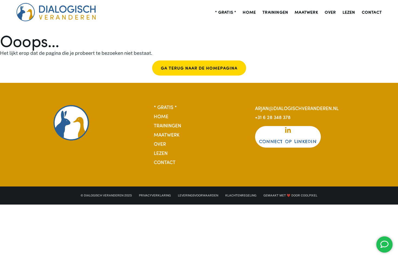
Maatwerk (306, 12)
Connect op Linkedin (288, 141)
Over (330, 12)
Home (249, 12)
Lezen (348, 12)
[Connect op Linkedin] (288, 130)
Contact (372, 12)
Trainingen (275, 12)
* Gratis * (225, 12)
